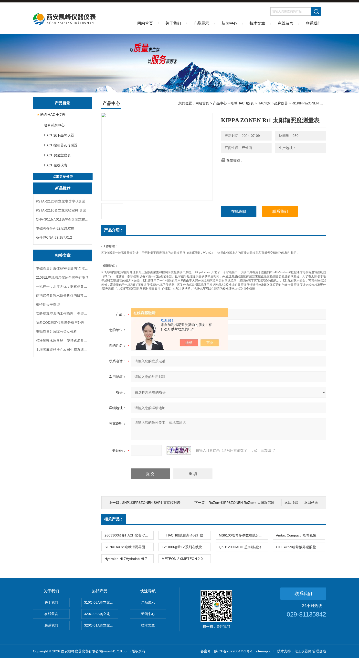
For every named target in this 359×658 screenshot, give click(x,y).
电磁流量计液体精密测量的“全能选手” (63, 268)
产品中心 (220, 103)
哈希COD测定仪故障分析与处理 (60, 322)
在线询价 (239, 211)
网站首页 (145, 23)
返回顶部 (291, 502)
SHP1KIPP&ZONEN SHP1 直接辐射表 (151, 503)
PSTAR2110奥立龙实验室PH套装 (61, 210)
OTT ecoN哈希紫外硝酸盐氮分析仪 (300, 547)
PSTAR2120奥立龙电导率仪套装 (60, 201)
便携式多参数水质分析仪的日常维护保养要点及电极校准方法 (63, 295)
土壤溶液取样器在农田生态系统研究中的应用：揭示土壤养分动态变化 (63, 350)
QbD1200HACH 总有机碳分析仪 (243, 547)
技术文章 (257, 23)
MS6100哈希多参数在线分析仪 (242, 535)
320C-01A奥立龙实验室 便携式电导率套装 (101, 625)
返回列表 (311, 502)
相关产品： (114, 519)
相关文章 (63, 255)
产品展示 (201, 23)
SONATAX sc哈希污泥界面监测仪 (129, 547)
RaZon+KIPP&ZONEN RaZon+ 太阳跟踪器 (241, 503)
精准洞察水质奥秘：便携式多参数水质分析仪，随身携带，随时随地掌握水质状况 (63, 341)
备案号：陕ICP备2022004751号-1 (227, 651)
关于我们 (173, 23)
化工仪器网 (302, 651)
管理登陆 (319, 651)
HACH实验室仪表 (57, 155)
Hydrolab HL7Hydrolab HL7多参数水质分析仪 (129, 559)
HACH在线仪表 (55, 165)
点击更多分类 (63, 176)
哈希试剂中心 (54, 125)
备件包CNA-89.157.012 (54, 237)
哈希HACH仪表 (52, 114)
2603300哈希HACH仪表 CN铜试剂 (129, 535)
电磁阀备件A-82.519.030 (55, 228)
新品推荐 (63, 188)
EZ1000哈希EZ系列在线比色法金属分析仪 (186, 547)
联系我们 (313, 23)
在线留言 (285, 23)
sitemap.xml (265, 651)
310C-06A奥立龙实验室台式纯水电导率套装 (101, 602)
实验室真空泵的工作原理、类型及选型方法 (63, 313)
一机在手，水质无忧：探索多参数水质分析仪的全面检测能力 (63, 286)
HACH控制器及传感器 (60, 145)
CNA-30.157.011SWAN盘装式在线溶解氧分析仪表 (63, 219)
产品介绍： (114, 230)
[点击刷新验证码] (179, 450)
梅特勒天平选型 (48, 304)
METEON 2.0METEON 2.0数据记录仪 (186, 559)
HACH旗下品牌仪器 (59, 135)
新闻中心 (229, 23)
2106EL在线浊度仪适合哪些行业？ (62, 277)
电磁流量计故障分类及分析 (56, 332)
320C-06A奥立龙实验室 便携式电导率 (101, 614)
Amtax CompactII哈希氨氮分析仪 (300, 535)
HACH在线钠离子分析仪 (184, 535)
